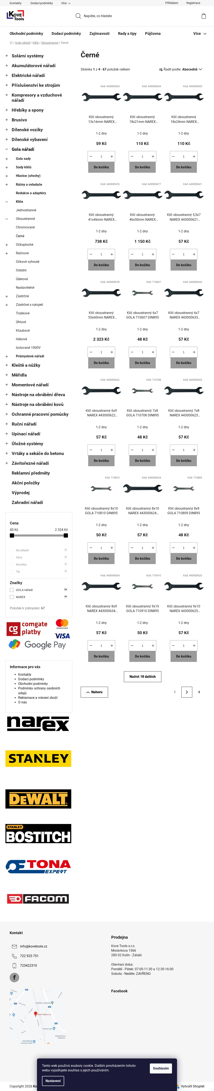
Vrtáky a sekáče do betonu (38, 453)
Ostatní (21, 270)
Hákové (21, 339)
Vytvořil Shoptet (192, 1086)
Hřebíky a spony (28, 110)
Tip (41, 571)
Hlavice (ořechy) (28, 176)
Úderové (22, 279)
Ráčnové (22, 253)
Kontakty (16, 3)
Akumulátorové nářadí (34, 65)
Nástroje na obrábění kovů (38, 404)
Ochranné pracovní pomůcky (40, 414)
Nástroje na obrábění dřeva (38, 394)
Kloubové (23, 331)
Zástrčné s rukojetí (29, 305)
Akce (41, 557)
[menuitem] (26, 33)
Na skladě (41, 550)
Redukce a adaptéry (31, 193)
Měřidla (19, 375)
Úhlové (21, 322)
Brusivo (19, 119)
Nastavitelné (25, 288)
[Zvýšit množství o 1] (112, 156)
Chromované (25, 227)
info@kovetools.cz (33, 946)
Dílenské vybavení (30, 139)
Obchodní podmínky (33, 684)
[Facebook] (14, 977)
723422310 (28, 966)
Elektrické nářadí (28, 75)
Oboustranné (25, 219)
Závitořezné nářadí (30, 463)
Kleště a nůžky (26, 365)
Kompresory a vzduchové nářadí (37, 98)
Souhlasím (161, 1068)
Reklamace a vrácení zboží (37, 698)
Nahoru (96, 692)
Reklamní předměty (31, 473)
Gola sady (23, 159)
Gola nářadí (23, 149)
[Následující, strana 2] (186, 692)
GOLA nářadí (41, 590)
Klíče (19, 202)
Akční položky (26, 482)
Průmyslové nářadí (30, 356)
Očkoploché (24, 245)
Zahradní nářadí (27, 502)
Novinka (41, 564)
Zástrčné (22, 296)
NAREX (41, 597)
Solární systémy (28, 55)
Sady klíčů (23, 167)
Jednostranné (26, 210)
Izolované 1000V (28, 348)
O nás (22, 702)
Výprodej (20, 492)
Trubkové (22, 313)
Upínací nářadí (26, 433)
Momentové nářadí (30, 384)
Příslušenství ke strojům (36, 85)
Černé (20, 236)
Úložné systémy (27, 443)
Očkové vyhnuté (27, 262)
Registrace (193, 3)
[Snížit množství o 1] (91, 156)
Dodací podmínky (42, 3)
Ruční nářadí (24, 424)
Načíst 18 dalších (143, 677)
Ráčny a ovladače (29, 184)
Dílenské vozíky (27, 129)
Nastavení (53, 1081)
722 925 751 (29, 956)
